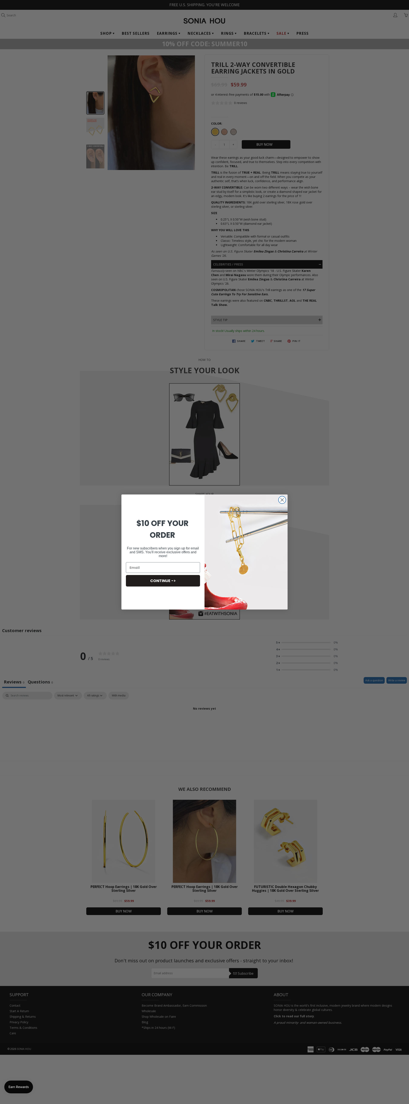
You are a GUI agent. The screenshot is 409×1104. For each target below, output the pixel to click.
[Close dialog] (282, 500)
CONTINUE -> (163, 580)
